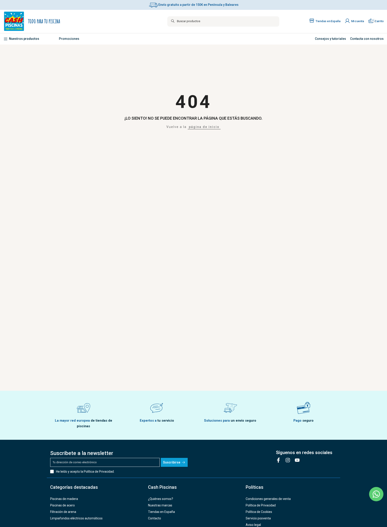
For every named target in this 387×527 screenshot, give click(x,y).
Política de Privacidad (99, 471)
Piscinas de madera (64, 499)
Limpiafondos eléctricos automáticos (76, 518)
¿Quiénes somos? (160, 499)
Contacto (154, 518)
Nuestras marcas (160, 505)
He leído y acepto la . (85, 471)
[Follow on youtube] (297, 460)
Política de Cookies (259, 512)
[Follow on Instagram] (287, 460)
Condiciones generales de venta (268, 499)
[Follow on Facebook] (278, 460)
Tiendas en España (161, 512)
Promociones (69, 38)
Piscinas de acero (62, 505)
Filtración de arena (63, 512)
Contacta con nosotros (366, 38)
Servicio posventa (258, 518)
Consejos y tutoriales (330, 38)
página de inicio (204, 127)
